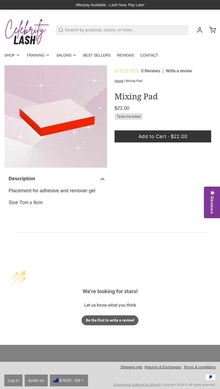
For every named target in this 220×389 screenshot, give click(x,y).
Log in (13, 380)
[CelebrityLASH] (27, 30)
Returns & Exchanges (163, 367)
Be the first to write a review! (110, 320)
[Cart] (210, 30)
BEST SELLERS (97, 55)
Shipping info (131, 367)
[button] (163, 136)
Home (119, 81)
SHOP (9, 55)
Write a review (179, 71)
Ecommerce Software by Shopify (137, 385)
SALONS (63, 55)
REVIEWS (125, 55)
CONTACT (149, 55)
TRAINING (36, 55)
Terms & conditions (200, 367)
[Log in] (197, 30)
